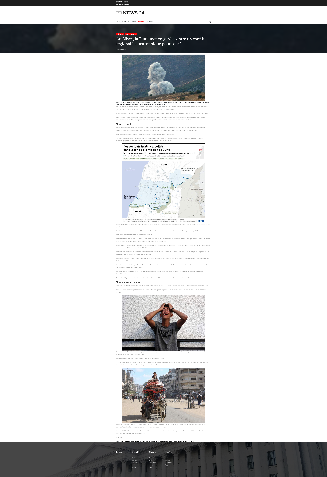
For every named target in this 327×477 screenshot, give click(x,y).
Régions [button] (142, 22)
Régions (120, 34)
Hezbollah (130, 441)
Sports (134, 465)
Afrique (151, 467)
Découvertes (135, 462)
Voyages (167, 465)
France (126, 22)
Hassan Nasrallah (156, 441)
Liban (121, 441)
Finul (125, 441)
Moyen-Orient (131, 34)
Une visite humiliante (122, 4)
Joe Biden (191, 441)
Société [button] (133, 22)
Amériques (151, 465)
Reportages (168, 460)
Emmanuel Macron (144, 441)
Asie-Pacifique (152, 462)
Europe (151, 460)
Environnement (169, 462)
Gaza (167, 441)
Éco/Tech (167, 458)
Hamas (185, 441)
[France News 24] (130, 12)
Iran (163, 441)
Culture (134, 467)
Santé (133, 458)
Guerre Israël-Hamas (175, 441)
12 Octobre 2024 (121, 49)
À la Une (120, 22)
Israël (136, 441)
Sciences (134, 460)
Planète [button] (150, 22)
